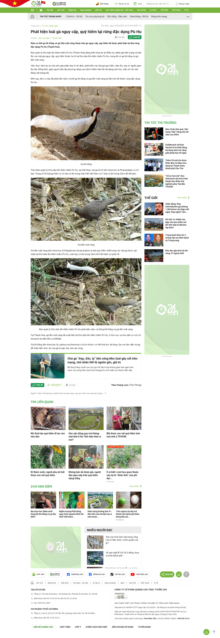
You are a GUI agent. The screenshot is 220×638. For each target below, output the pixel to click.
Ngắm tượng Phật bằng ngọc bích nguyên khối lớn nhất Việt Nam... (71, 514)
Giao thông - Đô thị (139, 16)
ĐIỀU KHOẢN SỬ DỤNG (122, 627)
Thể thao (176, 10)
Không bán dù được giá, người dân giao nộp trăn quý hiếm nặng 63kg (85, 475)
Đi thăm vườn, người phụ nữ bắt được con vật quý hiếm (48, 474)
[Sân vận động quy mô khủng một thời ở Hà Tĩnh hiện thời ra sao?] (86, 418)
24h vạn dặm (44, 38)
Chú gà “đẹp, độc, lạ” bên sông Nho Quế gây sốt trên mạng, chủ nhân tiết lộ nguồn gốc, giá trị (102, 360)
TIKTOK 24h (120, 574)
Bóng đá (72, 10)
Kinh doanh (85, 10)
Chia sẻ (136, 37)
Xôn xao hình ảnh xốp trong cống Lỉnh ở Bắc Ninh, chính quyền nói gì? (122, 540)
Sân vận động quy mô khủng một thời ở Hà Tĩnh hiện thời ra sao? (85, 436)
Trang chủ (35, 26)
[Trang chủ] (35, 16)
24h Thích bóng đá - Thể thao (119, 10)
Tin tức (50, 10)
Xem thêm (134, 486)
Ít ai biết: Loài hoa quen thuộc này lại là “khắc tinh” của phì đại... (122, 475)
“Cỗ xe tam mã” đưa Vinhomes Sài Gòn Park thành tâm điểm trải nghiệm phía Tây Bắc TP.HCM (176, 181)
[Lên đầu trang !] (214, 632)
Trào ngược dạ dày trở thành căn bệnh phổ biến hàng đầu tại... (127, 514)
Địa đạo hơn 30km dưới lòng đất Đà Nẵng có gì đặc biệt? (43, 514)
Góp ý (78, 627)
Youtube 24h (142, 574)
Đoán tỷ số (124, 4)
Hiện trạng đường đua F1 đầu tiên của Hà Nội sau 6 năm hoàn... (100, 514)
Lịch (140, 4)
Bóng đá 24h (99, 574)
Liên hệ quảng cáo (43, 627)
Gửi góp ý (56, 385)
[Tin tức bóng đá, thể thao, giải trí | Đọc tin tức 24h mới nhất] (38, 3)
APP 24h (40, 574)
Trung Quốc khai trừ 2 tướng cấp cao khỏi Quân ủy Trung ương (177, 238)
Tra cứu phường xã (94, 16)
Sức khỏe (141, 10)
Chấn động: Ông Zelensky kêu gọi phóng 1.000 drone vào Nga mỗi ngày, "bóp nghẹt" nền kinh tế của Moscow (177, 208)
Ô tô (186, 10)
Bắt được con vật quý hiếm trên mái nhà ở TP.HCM (123, 435)
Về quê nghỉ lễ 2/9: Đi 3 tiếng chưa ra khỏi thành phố (122, 554)
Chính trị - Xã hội (74, 16)
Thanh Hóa (56, 38)
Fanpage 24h (77, 574)
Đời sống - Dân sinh (117, 16)
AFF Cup (61, 10)
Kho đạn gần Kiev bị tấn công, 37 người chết (176, 251)
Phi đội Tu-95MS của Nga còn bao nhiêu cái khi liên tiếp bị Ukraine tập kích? (175, 223)
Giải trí (98, 10)
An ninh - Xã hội (80, 583)
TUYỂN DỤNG (144, 627)
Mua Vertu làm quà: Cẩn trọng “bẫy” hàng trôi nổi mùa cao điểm (177, 132)
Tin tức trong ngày (51, 16)
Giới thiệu (65, 627)
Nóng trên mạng (159, 16)
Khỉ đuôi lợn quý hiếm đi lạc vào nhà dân (48, 435)
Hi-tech (153, 10)
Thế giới (164, 10)
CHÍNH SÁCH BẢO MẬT (96, 627)
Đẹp (122, 583)
